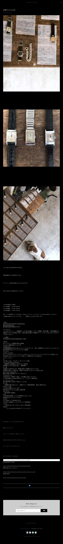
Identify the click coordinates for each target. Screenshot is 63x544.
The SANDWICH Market (11, 362)
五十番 (5, 383)
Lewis (5, 403)
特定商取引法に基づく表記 (36, 528)
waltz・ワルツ (7, 357)
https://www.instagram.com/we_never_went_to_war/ (19, 472)
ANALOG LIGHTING (10, 372)
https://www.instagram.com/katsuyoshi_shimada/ (16, 460)
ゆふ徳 (5, 367)
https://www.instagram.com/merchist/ (14, 477)
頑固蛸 (5, 406)
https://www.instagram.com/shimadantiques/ (17, 466)
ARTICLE (6, 391)
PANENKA (6, 346)
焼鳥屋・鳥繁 (7, 386)
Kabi (4, 394)
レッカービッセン (8, 380)
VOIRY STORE (8, 353)
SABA (5, 399)
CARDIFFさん (7, 375)
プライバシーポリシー (25, 528)
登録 (44, 510)
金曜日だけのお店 (9, 10)
